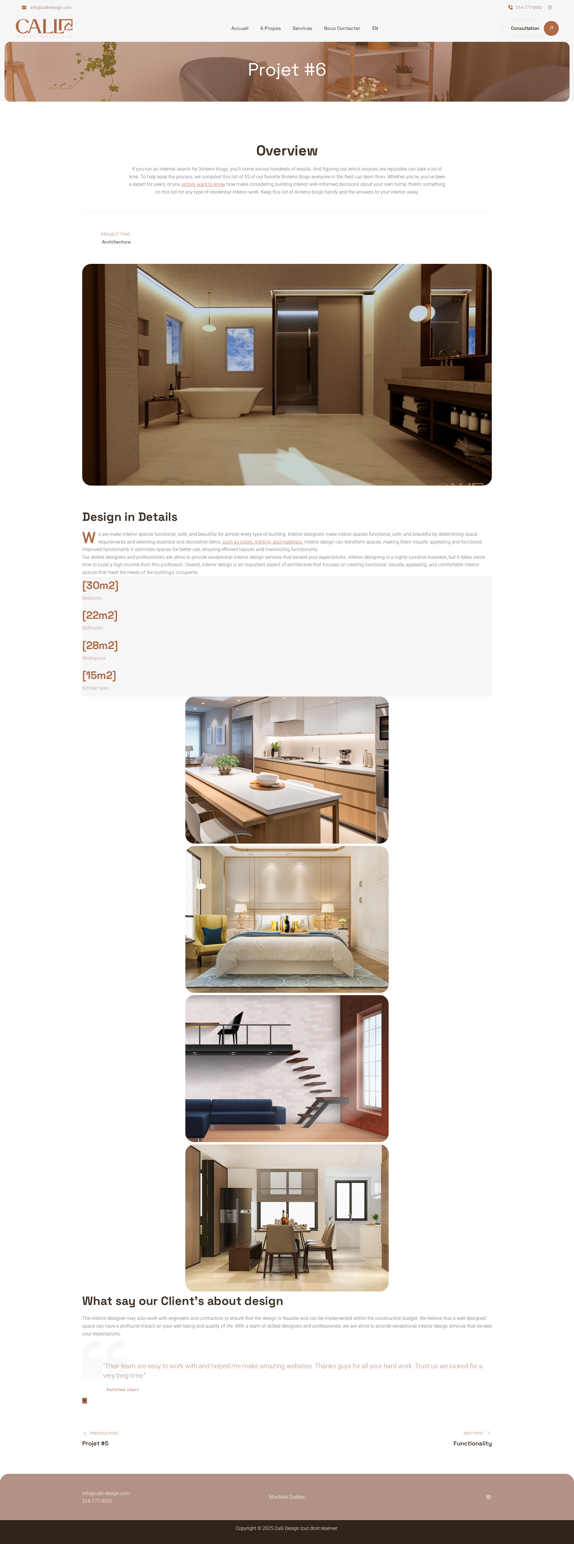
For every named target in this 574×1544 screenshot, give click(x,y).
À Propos (270, 28)
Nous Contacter (342, 28)
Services (302, 28)
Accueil (239, 28)
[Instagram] (488, 1497)
